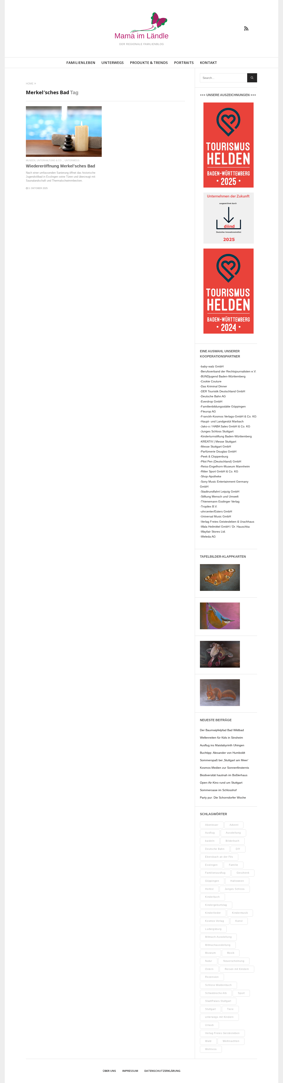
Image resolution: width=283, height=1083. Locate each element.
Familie (233, 864)
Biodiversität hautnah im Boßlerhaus (223, 775)
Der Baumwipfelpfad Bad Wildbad (222, 730)
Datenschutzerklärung (162, 1071)
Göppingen (212, 880)
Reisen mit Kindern (237, 969)
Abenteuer (211, 824)
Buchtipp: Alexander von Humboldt (222, 752)
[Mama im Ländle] (141, 26)
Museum (210, 952)
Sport (241, 993)
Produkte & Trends (149, 62)
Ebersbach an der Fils (219, 856)
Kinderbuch (212, 896)
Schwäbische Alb (216, 993)
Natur (208, 961)
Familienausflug (215, 872)
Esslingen (211, 864)
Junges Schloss (235, 889)
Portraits (184, 62)
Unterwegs (113, 62)
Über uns (109, 1071)
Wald (208, 1041)
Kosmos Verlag (214, 921)
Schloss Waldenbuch (218, 985)
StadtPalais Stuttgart (218, 1001)
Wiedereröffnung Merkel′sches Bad (60, 166)
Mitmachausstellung (218, 945)
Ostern (209, 969)
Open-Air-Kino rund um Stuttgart (221, 782)
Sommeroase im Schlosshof (218, 790)
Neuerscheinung (233, 961)
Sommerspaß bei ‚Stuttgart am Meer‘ (224, 760)
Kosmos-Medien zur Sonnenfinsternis (224, 767)
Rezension (212, 977)
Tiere (230, 1009)
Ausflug (210, 832)
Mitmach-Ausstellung (218, 936)
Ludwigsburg (213, 929)
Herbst (209, 889)
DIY (238, 849)
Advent (234, 824)
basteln (209, 840)
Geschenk (243, 872)
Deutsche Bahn (215, 849)
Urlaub (209, 1025)
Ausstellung (233, 832)
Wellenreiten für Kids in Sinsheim (221, 737)
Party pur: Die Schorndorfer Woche (223, 797)
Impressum (130, 1071)
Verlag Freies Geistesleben (222, 1033)
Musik (231, 952)
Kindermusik (240, 912)
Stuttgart (210, 1009)
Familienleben (80, 62)
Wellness (211, 1049)
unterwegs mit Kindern (219, 1017)
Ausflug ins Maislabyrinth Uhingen (222, 745)
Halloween (237, 880)
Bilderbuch (232, 840)
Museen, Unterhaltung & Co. (44, 160)
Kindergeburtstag (216, 905)
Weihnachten (231, 1041)
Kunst (239, 921)
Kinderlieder (213, 912)
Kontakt (208, 62)
